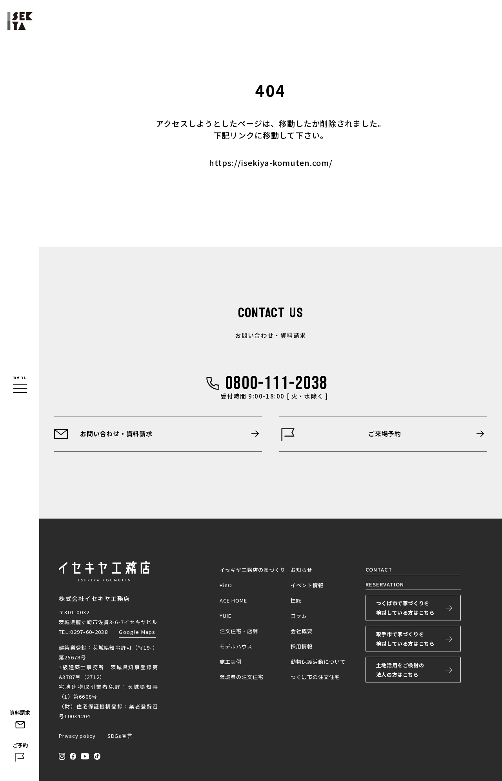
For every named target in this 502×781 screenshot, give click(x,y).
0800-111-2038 (276, 383)
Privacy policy (77, 735)
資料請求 (20, 712)
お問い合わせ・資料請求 (116, 433)
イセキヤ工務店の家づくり (253, 569)
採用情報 (302, 646)
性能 (296, 600)
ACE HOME (233, 600)
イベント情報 (307, 585)
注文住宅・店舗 (239, 631)
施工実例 (231, 661)
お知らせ (302, 569)
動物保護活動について (318, 661)
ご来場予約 (384, 433)
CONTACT (379, 569)
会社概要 (302, 631)
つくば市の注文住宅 (315, 677)
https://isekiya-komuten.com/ (271, 162)
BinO (226, 585)
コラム (299, 615)
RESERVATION (385, 584)
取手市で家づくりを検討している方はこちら (405, 638)
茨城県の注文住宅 (242, 677)
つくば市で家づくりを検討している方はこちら (405, 607)
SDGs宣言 (120, 735)
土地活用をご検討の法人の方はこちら (400, 669)
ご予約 (20, 745)
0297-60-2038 (89, 631)
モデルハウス (236, 646)
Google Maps (137, 631)
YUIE (225, 615)
